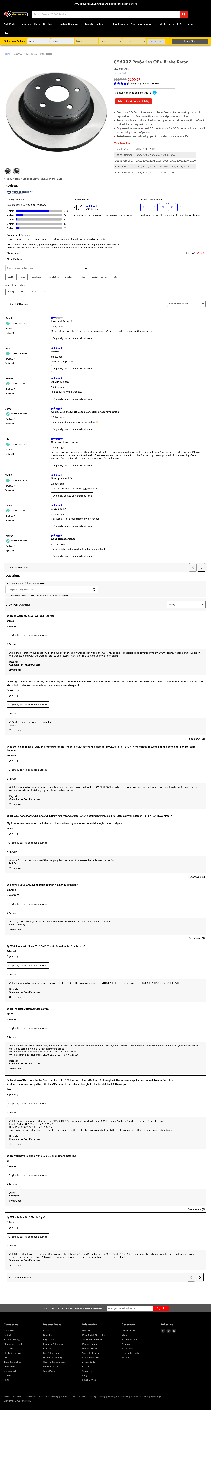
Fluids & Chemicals (69, 23)
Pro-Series (122, 72)
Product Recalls (90, 1348)
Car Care (48, 23)
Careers (86, 1366)
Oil (36, 23)
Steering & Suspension (54, 1361)
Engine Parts (49, 1339)
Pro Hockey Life (130, 1339)
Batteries (26, 23)
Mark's (125, 1335)
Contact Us (88, 1370)
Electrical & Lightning (54, 1344)
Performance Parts (52, 1366)
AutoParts (10, 23)
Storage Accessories (142, 23)
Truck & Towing (117, 23)
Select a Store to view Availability (133, 101)
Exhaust (47, 1348)
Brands (7, 1375)
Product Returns (90, 1344)
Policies (86, 1330)
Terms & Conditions (92, 1339)
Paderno (126, 1344)
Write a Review (151, 83)
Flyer (6, 32)
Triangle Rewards (130, 1353)
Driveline (47, 1335)
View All (126, 1357)
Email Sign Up (89, 1379)
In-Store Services (186, 23)
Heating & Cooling (52, 1357)
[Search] (184, 14)
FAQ (84, 1375)
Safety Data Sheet (91, 1353)
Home (7, 53)
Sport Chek (127, 1348)
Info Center (165, 23)
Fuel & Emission (51, 1353)
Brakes (46, 1330)
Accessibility (88, 1361)
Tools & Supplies (94, 23)
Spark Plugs (49, 1370)
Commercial (10, 1370)
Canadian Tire (128, 1330)
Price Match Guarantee (93, 1335)
